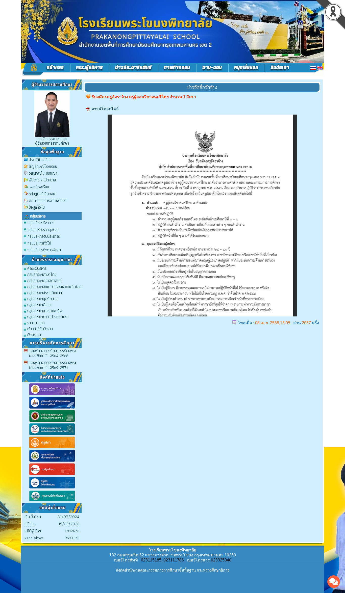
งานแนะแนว (35, 323)
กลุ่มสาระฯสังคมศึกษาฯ (44, 292)
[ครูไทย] (52, 488)
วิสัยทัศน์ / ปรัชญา (43, 173)
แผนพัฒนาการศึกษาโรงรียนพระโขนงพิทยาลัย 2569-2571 (53, 365)
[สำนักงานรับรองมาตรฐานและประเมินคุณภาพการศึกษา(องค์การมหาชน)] (52, 435)
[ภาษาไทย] (313, 68)
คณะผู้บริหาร (36, 268)
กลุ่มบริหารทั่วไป (39, 243)
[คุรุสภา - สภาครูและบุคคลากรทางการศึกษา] (52, 448)
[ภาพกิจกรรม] (177, 69)
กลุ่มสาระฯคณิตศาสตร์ (44, 280)
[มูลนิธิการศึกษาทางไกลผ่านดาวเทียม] (52, 408)
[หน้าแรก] (45, 69)
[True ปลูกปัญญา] (52, 475)
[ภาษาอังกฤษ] (320, 68)
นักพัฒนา (33, 335)
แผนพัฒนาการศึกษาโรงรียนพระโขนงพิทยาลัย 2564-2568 (53, 353)
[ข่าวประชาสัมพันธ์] (133, 69)
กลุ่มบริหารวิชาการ (41, 223)
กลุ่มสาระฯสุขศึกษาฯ (42, 298)
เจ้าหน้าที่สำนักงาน (39, 329)
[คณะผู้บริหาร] (89, 69)
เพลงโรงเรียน (39, 187)
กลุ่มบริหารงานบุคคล (42, 229)
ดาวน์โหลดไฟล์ (105, 109)
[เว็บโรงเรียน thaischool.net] (52, 501)
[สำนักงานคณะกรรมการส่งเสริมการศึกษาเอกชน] (52, 421)
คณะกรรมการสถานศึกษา (47, 200)
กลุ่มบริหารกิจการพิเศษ (44, 250)
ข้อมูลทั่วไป (37, 207)
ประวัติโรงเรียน (40, 159)
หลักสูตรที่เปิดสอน (42, 194)
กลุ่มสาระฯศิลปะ (38, 304)
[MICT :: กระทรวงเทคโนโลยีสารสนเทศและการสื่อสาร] (52, 461)
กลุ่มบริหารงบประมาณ (44, 236)
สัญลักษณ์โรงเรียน (43, 166)
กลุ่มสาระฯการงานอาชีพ (44, 310)
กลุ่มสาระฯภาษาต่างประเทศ (47, 316)
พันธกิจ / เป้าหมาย (42, 180)
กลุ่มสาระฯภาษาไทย (41, 274)
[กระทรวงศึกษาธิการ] (52, 395)
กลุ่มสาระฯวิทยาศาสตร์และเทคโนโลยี (53, 286)
